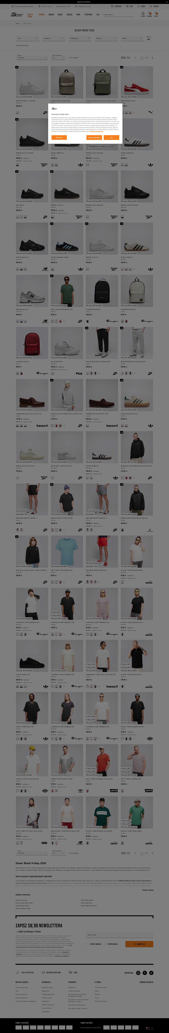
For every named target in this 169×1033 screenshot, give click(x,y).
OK (111, 137)
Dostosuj (59, 137)
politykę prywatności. (96, 131)
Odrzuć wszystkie (94, 137)
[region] (85, 123)
